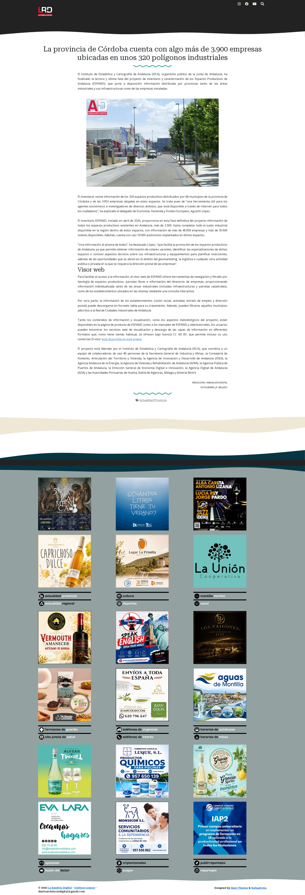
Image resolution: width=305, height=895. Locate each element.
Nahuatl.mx (258, 888)
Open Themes (239, 888)
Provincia (160, 400)
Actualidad (146, 400)
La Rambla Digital (59, 887)
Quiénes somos (84, 887)
